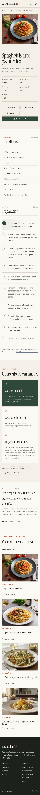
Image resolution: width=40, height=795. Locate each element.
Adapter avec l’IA (21, 119)
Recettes (4, 10)
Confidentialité (27, 771)
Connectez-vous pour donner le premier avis (26, 350)
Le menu (4, 774)
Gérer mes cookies (28, 774)
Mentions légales (27, 778)
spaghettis (6, 473)
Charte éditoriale (27, 767)
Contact (24, 781)
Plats (11, 10)
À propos (25, 764)
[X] (37, 791)
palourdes (16, 473)
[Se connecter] (36, 3)
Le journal (5, 771)
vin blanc (21, 468)
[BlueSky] (33, 791)
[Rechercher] (30, 3)
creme (13, 468)
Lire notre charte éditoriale (11, 521)
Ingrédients (5, 767)
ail (28, 468)
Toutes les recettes (8, 549)
